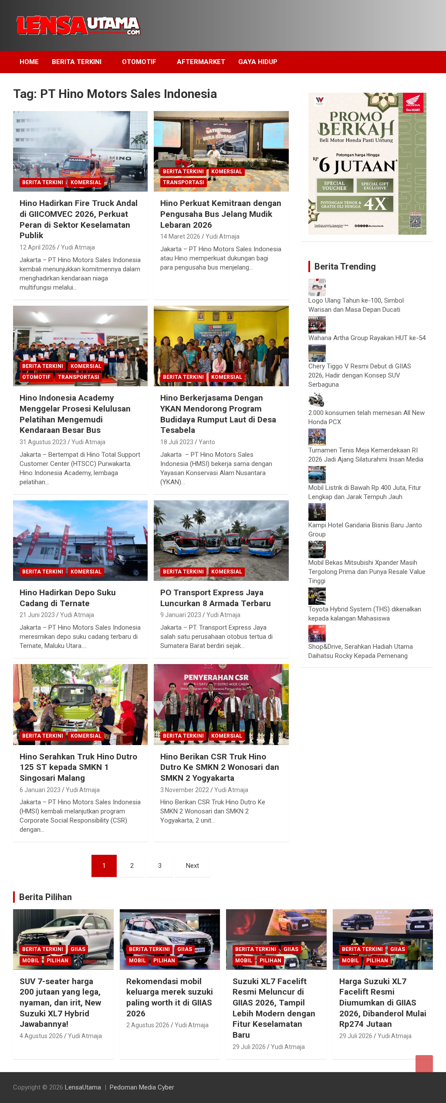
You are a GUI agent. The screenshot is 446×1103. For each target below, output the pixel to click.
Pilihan (57, 961)
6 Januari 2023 (40, 789)
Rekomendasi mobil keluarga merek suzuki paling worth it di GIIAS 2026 (169, 997)
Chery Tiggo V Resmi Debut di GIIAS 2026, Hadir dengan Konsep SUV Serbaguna (359, 375)
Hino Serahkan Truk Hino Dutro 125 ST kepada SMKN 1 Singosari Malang (78, 767)
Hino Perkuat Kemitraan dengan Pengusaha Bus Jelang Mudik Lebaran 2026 (220, 213)
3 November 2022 (184, 789)
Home (29, 62)
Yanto (207, 442)
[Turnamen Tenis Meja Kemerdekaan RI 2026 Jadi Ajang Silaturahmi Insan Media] (317, 433)
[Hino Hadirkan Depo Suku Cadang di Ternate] (80, 540)
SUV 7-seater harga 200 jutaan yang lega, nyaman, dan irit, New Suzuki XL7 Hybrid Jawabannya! (60, 1002)
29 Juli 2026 (249, 1046)
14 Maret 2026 (180, 236)
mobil (30, 961)
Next (192, 866)
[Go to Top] (424, 1064)
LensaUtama (83, 1087)
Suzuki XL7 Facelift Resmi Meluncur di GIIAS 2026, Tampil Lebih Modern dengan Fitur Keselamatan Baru (274, 1008)
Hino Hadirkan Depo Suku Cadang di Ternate (68, 597)
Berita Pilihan (45, 897)
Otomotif (139, 62)
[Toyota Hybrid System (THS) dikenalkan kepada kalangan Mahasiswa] (317, 592)
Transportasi (183, 182)
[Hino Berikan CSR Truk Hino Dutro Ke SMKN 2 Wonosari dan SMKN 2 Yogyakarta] (221, 704)
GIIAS (78, 949)
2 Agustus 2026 (147, 1025)
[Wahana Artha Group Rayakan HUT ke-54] (317, 320)
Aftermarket (201, 62)
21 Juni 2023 (37, 614)
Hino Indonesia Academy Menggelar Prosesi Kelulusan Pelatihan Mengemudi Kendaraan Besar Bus (75, 414)
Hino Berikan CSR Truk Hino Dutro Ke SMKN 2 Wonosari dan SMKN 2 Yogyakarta (219, 767)
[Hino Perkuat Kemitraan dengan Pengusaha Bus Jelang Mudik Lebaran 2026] (221, 151)
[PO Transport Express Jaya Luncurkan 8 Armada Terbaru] (221, 540)
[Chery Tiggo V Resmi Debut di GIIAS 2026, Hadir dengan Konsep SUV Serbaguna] (317, 349)
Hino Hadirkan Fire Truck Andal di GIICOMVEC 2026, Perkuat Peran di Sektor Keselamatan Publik (79, 219)
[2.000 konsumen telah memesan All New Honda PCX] (317, 395)
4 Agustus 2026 (41, 1035)
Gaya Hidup (257, 62)
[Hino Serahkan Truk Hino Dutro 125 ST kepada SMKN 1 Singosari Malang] (80, 704)
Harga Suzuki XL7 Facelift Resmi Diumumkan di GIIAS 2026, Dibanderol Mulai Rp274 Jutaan (382, 1002)
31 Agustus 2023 (43, 442)
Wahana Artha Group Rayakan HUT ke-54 (367, 338)
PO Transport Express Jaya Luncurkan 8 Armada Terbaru (215, 597)
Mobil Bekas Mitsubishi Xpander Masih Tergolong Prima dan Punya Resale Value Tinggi (367, 572)
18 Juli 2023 (176, 442)
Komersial (86, 182)
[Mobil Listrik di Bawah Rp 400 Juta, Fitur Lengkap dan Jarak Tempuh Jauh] (317, 470)
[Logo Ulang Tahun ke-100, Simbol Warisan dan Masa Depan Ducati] (317, 283)
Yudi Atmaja (78, 247)
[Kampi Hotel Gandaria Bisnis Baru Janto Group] (317, 508)
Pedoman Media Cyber (142, 1087)
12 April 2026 (38, 247)
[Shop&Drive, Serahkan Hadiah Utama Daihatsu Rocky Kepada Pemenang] (317, 629)
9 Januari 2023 (180, 614)
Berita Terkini (76, 62)
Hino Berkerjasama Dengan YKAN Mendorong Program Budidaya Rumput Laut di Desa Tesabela (218, 414)
